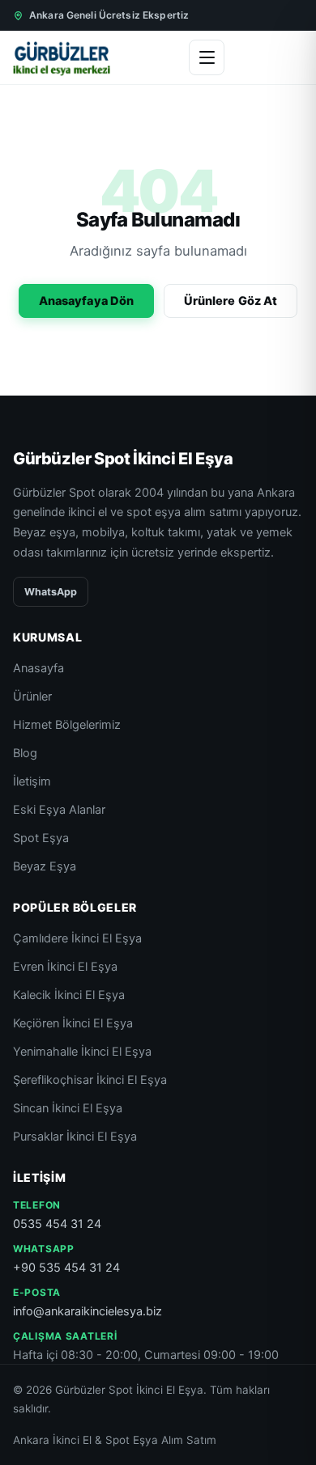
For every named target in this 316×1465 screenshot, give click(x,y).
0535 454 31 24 (57, 1224)
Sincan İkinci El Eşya (67, 1108)
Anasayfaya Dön (86, 301)
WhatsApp (50, 592)
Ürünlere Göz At (230, 301)
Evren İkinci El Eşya (65, 966)
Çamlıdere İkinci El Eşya (77, 938)
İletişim (32, 781)
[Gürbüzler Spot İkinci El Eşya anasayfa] (61, 57)
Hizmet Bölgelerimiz (67, 725)
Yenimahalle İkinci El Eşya (82, 1051)
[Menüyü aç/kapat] (206, 57)
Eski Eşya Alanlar (59, 809)
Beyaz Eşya (44, 866)
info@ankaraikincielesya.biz (87, 1311)
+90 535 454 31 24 (66, 1267)
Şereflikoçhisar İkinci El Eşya (90, 1080)
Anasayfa (38, 668)
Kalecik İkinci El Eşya (69, 995)
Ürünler (32, 696)
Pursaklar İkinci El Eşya (75, 1136)
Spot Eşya (41, 838)
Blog (25, 753)
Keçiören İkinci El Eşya (73, 1023)
